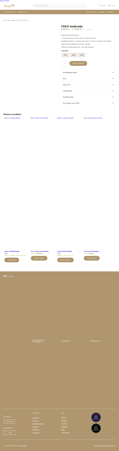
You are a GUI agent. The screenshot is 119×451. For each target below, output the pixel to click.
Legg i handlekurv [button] (39, 258)
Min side (102, 5)
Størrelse (65, 50)
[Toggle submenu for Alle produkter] (15, 12)
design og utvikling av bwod (105, 446)
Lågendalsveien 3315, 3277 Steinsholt (38, 340)
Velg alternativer (92, 258)
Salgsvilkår (35, 426)
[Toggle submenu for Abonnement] (97, 12)
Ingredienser (35, 429)
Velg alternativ (11, 260)
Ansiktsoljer (14, 20)
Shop (8, 20)
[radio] (65, 55)
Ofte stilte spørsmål (37, 423)
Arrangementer (65, 432)
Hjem (4, 20)
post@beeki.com (94, 341)
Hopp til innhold (4, 0)
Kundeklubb (35, 418)
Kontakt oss (35, 421)
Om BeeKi (64, 421)
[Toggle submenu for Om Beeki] (114, 12)
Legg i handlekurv (78, 63)
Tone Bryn (64, 423)
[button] (88, 72)
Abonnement (36, 432)
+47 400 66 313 (65, 341)
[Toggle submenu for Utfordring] (26, 12)
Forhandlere (64, 426)
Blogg (63, 429)
